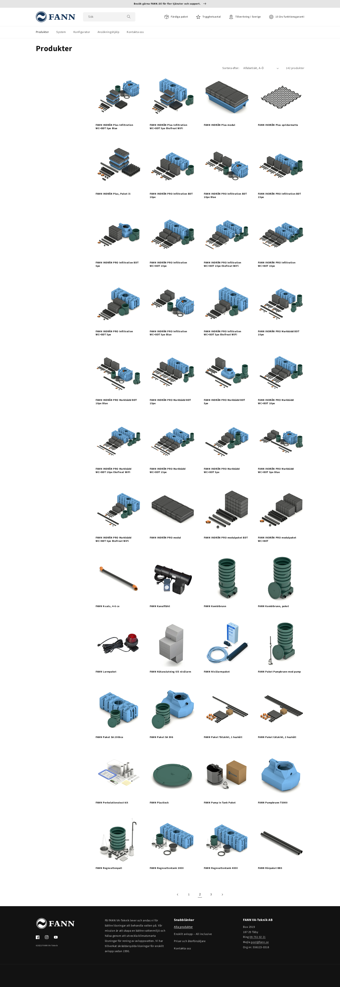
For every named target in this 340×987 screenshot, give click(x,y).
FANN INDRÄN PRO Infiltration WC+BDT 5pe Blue (168, 333)
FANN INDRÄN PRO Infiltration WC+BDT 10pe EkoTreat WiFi (222, 264)
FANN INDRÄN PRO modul (165, 537)
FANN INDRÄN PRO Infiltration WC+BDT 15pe (276, 264)
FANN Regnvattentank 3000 (167, 868)
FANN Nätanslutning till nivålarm (170, 672)
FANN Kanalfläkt (160, 606)
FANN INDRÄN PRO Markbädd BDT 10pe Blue (116, 401)
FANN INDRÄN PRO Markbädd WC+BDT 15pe (167, 470)
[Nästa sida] (222, 894)
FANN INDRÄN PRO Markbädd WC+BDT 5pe (221, 470)
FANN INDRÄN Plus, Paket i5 (113, 194)
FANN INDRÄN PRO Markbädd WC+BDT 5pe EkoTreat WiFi (113, 539)
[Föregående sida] (177, 894)
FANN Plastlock (159, 802)
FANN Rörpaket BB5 (270, 868)
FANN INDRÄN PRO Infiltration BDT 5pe (117, 264)
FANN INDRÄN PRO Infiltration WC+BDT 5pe (114, 333)
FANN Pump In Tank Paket (220, 802)
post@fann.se (260, 942)
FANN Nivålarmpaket (217, 672)
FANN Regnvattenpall (109, 868)
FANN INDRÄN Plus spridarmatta (278, 125)
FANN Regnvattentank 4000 (221, 868)
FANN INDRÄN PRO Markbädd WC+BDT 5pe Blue (276, 470)
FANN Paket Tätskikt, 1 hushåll (223, 737)
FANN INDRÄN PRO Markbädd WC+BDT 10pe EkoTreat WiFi (113, 470)
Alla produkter (183, 927)
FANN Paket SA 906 (161, 737)
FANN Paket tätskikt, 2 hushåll (277, 737)
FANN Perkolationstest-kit (112, 802)
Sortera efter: (230, 68)
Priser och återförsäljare (190, 941)
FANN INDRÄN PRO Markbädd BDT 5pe (224, 401)
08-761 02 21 (257, 937)
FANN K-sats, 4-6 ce (107, 606)
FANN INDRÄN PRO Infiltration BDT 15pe (279, 195)
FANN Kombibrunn (215, 606)
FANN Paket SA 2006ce (109, 737)
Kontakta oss (182, 948)
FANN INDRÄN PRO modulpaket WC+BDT (277, 539)
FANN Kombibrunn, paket (273, 606)
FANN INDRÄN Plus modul (219, 125)
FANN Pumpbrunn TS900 (272, 802)
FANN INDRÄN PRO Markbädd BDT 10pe (278, 333)
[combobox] (109, 16)
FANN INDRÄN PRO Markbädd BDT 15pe (170, 401)
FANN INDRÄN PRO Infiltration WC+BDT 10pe (168, 264)
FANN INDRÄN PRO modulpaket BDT (226, 537)
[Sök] (128, 16)
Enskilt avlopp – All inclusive (193, 934)
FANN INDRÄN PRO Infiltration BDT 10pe (171, 195)
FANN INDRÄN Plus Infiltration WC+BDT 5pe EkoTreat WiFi (168, 126)
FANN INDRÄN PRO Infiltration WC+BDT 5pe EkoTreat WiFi (222, 333)
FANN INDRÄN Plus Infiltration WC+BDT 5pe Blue (114, 126)
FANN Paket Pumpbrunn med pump (279, 672)
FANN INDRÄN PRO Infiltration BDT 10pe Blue (225, 195)
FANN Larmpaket (106, 672)
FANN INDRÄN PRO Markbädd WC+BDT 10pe (276, 401)
